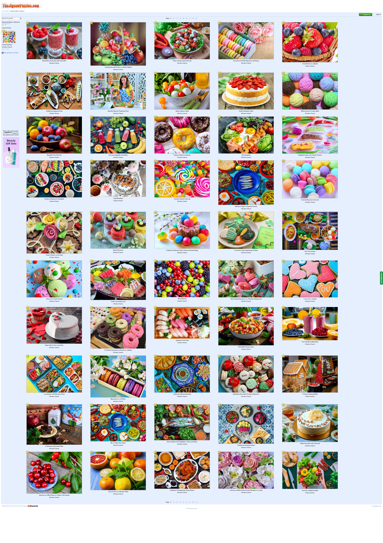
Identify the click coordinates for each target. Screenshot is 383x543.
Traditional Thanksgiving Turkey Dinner (182, 490)
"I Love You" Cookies (310, 299)
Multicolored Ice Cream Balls (310, 111)
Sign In (378, 14)
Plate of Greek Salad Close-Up (182, 61)
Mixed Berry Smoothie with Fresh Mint (54, 61)
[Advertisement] (213, 5)
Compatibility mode (376, 506)
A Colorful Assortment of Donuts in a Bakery (118, 350)
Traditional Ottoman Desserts (182, 394)
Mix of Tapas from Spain (118, 443)
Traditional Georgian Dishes (246, 445)
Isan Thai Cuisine (310, 251)
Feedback (24, 506)
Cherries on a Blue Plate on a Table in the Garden (54, 495)
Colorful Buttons (7, 44)
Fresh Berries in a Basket (310, 64)
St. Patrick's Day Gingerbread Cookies (246, 250)
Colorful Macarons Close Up (310, 200)
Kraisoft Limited (193, 508)
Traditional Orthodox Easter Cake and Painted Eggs (182, 250)
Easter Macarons (118, 250)
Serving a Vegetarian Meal (310, 490)
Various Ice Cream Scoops (54, 299)
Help (3, 506)
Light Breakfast (118, 198)
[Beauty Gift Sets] (11, 166)
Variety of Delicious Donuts (182, 155)
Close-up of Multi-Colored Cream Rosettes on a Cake (246, 490)
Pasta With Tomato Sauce (246, 347)
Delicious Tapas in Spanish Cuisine (246, 206)
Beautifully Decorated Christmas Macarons (246, 394)
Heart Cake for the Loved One (54, 345)
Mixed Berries (182, 298)
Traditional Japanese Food (54, 111)
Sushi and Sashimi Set (118, 301)
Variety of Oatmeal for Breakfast (54, 199)
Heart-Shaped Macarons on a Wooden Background (246, 299)
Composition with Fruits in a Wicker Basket (118, 67)
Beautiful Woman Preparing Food (118, 111)
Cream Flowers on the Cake (54, 255)
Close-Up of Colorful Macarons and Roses (246, 61)
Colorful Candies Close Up (182, 199)
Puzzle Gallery (5, 11)
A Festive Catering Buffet (310, 394)
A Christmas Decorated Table (54, 446)
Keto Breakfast (246, 155)
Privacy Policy (17, 506)
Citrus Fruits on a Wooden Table (118, 491)
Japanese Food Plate (182, 340)
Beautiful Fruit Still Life (54, 155)
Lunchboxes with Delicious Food (54, 394)
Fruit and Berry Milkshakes (310, 342)
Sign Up (11, 506)
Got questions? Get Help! (11, 52)
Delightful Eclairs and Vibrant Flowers (310, 155)
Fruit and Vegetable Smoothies (118, 155)
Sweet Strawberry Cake (246, 111)
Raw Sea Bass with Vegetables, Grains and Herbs (182, 442)
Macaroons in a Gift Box (118, 399)
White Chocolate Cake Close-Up (310, 443)
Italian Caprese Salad (182, 111)
